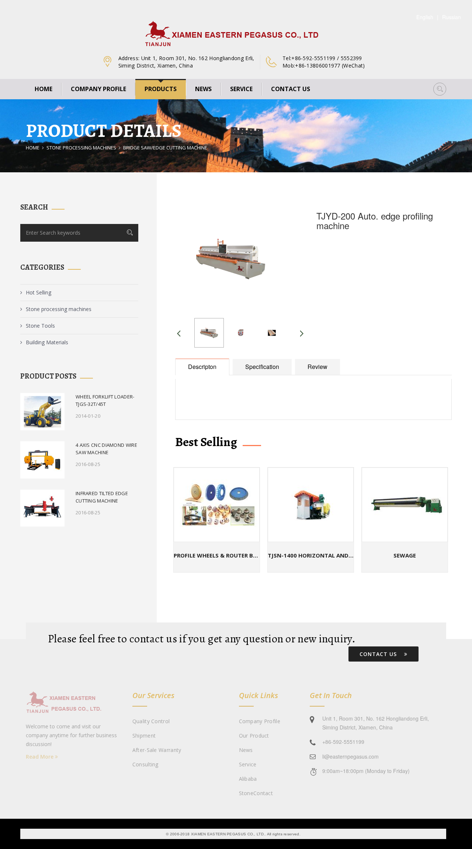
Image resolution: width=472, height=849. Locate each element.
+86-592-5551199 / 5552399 (326, 58)
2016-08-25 (88, 464)
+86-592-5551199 (343, 741)
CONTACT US (290, 89)
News (246, 749)
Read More (40, 756)
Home (43, 89)
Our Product (254, 735)
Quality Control (151, 721)
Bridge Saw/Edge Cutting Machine (165, 147)
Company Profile (260, 721)
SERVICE (241, 89)
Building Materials (47, 342)
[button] (439, 89)
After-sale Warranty (156, 749)
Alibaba (248, 778)
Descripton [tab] (202, 366)
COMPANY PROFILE (98, 89)
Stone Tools (40, 325)
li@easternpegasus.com (350, 756)
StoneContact (256, 793)
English (424, 17)
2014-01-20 (88, 416)
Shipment (144, 735)
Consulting (145, 764)
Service (248, 764)
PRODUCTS (161, 89)
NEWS (203, 89)
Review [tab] (317, 366)
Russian (451, 17)
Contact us (379, 654)
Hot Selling (38, 292)
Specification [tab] (262, 366)
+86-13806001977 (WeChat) (330, 65)
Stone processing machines (81, 147)
